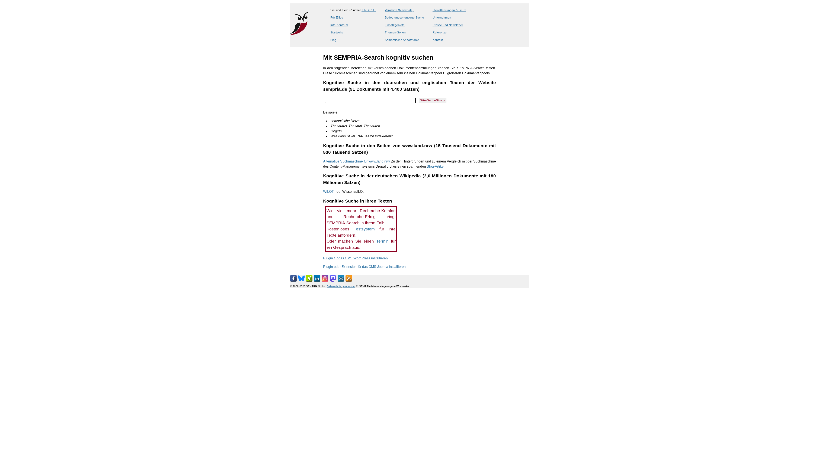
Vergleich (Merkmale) (399, 10)
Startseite (336, 32)
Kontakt (438, 40)
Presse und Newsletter (448, 25)
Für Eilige (336, 17)
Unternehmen (442, 17)
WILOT (328, 191)
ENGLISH (369, 10)
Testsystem (364, 229)
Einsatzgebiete (395, 25)
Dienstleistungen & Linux (449, 10)
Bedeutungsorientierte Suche (404, 17)
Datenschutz (334, 286)
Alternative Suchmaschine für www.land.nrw (356, 161)
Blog (333, 40)
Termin (382, 241)
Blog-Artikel (435, 166)
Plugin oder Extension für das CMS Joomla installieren (364, 267)
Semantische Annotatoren (402, 40)
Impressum (349, 286)
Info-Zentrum (339, 25)
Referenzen (440, 32)
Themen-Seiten (395, 32)
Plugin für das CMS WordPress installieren (355, 258)
